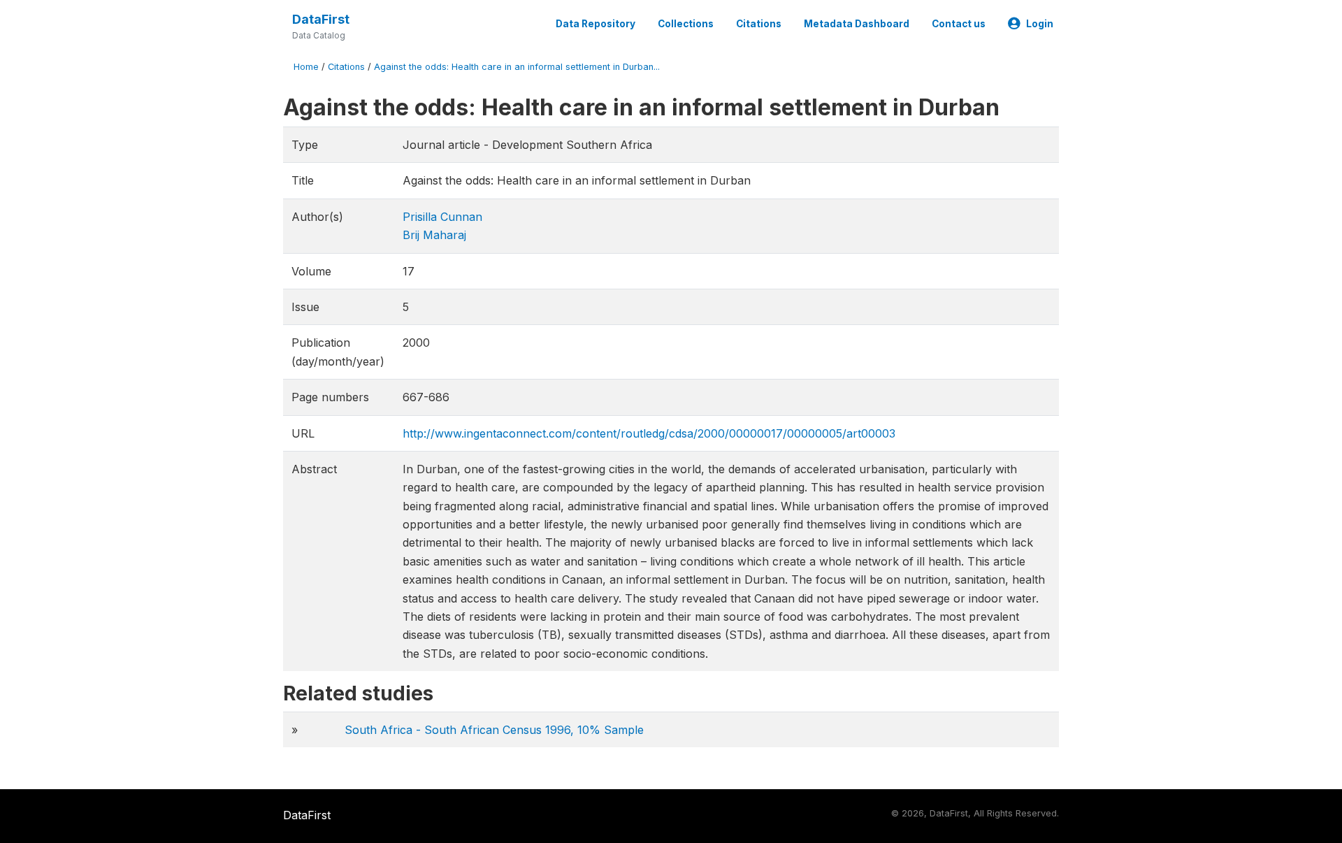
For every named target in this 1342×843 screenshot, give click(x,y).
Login (1039, 23)
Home (306, 67)
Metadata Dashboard (856, 23)
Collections (686, 23)
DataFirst (320, 19)
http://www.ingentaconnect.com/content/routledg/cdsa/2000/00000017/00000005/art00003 (649, 433)
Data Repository (595, 23)
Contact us (959, 23)
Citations (758, 23)
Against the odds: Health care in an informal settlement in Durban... (517, 67)
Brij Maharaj (434, 235)
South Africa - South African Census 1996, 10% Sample (494, 730)
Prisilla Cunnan (442, 217)
